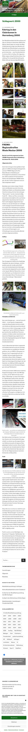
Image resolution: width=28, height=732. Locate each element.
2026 (4, 630)
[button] (25, 700)
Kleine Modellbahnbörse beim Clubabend (13, 589)
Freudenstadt (7, 636)
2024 (14, 627)
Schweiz (5, 648)
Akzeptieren (14, 717)
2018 (4, 624)
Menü (14, 14)
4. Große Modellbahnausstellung (12, 613)
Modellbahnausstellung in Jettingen (12, 586)
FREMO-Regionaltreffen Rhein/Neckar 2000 (12, 147)
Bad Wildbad (17, 630)
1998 (9, 616)
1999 (14, 616)
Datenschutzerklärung (13, 729)
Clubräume (18, 633)
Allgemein (5, 573)
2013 (4, 621)
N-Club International (8, 645)
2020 (14, 624)
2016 (14, 621)
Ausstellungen (6, 570)
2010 (19, 619)
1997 (4, 616)
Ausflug (10, 630)
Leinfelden (6, 642)
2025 (19, 627)
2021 (19, 624)
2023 (9, 627)
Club (11, 633)
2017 (19, 621)
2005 (4, 619)
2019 (9, 624)
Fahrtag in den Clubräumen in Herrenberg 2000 (11, 32)
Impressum (21, 729)
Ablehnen (14, 722)
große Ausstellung (18, 636)
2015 (9, 621)
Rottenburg (19, 645)
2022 (4, 627)
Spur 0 (11, 648)
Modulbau (5, 576)
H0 (4, 639)
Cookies (6, 729)
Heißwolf (9, 639)
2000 (19, 616)
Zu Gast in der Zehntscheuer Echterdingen (14, 598)
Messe (13, 642)
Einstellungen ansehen (14, 726)
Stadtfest (18, 648)
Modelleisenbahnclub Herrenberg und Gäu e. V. (13, 9)
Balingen (5, 633)
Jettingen (16, 639)
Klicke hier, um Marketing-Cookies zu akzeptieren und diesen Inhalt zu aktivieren (14, 661)
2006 (9, 619)
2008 (14, 619)
